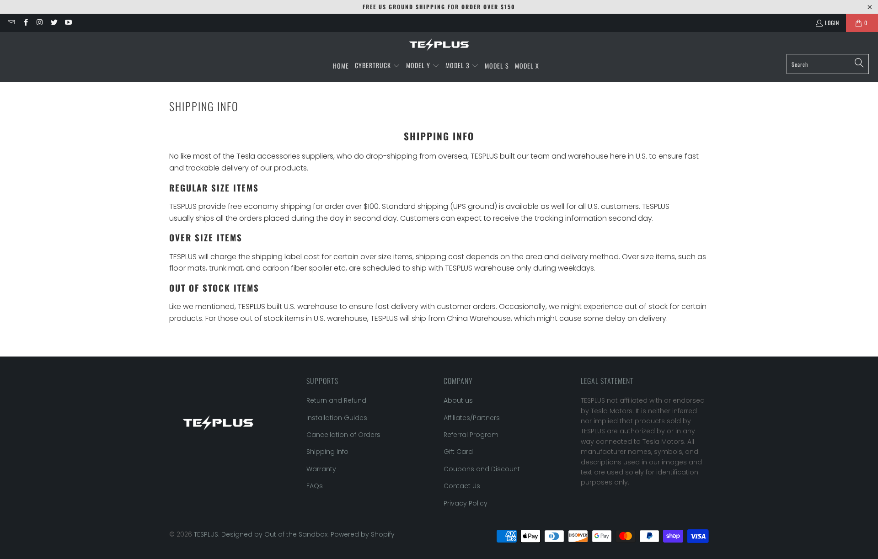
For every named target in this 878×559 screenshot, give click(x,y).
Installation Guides (336, 417)
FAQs (314, 485)
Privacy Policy (465, 503)
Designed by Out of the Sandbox (274, 534)
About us (458, 400)
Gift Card (458, 451)
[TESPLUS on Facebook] (25, 23)
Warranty (321, 469)
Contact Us (462, 485)
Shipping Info (327, 451)
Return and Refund (336, 400)
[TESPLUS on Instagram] (39, 23)
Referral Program (471, 434)
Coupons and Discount (482, 469)
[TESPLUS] (439, 45)
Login (832, 23)
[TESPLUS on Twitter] (54, 23)
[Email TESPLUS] (11, 23)
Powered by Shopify (363, 534)
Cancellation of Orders (343, 434)
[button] (377, 66)
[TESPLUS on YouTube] (68, 23)
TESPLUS (206, 534)
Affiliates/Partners (472, 417)
